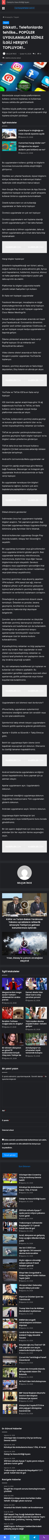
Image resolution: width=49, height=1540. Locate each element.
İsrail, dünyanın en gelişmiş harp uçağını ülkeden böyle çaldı (32, 1238)
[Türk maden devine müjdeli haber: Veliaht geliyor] (36, 1013)
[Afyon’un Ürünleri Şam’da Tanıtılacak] (10, 1300)
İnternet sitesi (8, 1130)
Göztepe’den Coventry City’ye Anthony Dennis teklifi (30, 1177)
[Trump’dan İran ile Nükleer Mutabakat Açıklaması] (10, 1312)
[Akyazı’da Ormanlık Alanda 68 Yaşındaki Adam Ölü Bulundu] (10, 1372)
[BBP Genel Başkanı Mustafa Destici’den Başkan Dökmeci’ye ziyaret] (10, 1396)
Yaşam (16, 17)
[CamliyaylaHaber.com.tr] (24, 7)
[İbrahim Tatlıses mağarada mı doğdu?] (13, 1013)
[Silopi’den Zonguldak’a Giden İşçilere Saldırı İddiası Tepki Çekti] (10, 1276)
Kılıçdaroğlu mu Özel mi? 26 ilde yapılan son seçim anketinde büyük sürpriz (32, 1348)
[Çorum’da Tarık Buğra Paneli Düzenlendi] (10, 1361)
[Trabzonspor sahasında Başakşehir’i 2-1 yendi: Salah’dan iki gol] (10, 1226)
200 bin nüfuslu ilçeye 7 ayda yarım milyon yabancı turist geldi (32, 1213)
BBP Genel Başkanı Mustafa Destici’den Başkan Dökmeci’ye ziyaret (32, 1396)
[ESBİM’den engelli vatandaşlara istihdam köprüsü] (10, 1323)
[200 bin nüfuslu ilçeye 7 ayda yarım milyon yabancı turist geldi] (10, 1214)
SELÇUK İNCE (11, 54)
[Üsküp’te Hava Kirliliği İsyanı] (10, 1202)
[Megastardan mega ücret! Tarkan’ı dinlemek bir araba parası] (13, 984)
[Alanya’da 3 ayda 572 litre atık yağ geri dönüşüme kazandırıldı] (10, 1409)
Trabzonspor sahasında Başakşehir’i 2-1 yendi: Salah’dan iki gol (30, 1226)
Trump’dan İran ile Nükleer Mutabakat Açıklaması (31, 1309)
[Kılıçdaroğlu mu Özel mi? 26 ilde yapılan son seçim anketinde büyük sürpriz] (10, 1348)
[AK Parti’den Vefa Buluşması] (10, 1385)
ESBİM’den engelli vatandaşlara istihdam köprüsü (30, 1323)
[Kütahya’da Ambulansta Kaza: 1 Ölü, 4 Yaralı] (10, 1191)
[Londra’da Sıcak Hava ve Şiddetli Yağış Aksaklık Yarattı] (10, 1336)
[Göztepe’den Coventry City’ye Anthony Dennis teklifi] (10, 1178)
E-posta (6, 1120)
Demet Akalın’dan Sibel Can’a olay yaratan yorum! (34, 995)
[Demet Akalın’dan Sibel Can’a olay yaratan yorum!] (36, 984)
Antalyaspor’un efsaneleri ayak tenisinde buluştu (34, 1050)
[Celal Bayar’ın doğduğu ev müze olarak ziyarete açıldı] (9, 134)
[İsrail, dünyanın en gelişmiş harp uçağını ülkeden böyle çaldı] (10, 1239)
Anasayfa (8, 17)
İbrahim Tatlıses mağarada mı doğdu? (12, 1022)
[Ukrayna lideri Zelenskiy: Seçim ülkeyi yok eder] (10, 1289)
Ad (4, 1111)
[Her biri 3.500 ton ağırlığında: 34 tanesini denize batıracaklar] (10, 1251)
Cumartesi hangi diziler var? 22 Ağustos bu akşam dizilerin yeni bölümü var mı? (31, 146)
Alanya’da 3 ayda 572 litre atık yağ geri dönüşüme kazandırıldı (31, 1408)
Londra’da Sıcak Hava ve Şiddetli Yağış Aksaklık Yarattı (31, 1335)
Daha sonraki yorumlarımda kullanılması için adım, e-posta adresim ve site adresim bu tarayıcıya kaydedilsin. (24, 1144)
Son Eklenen (24, 1166)
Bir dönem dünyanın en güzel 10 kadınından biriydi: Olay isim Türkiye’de (11, 1052)
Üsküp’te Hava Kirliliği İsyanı (32, 1198)
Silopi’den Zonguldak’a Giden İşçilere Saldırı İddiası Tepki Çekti (32, 1275)
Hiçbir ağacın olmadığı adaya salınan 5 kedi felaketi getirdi (30, 1263)
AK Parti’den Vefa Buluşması (32, 1381)
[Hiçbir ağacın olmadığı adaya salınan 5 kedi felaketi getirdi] (10, 1264)
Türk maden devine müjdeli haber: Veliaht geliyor (36, 1024)
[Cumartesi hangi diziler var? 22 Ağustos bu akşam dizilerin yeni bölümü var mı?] (9, 146)
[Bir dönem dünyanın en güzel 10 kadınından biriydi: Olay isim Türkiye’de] (13, 1039)
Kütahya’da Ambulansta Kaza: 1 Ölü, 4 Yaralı (31, 1188)
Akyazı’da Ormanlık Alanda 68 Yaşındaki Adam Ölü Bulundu (32, 1372)
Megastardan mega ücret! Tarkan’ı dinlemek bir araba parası (11, 996)
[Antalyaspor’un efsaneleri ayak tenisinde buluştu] (36, 1039)
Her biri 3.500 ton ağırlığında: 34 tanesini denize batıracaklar (30, 1250)
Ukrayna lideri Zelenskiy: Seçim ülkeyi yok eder (30, 1286)
